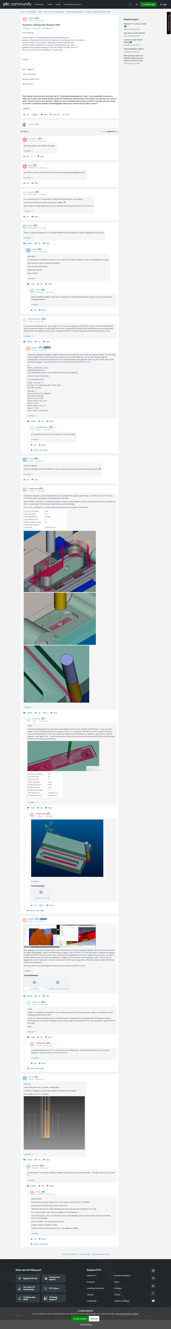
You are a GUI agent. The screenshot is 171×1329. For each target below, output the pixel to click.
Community (31, 12)
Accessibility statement (100, 1254)
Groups (58, 4)
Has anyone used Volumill (134, 33)
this (29, 146)
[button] (148, 4)
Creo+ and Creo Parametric (54, 12)
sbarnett (31, 192)
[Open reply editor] (69, 124)
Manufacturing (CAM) (132, 29)
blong (30, 165)
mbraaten (35, 1165)
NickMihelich (32, 138)
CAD (40, 12)
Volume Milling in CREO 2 (134, 49)
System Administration (75, 12)
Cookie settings (84, 1254)
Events (50, 4)
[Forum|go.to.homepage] (17, 4)
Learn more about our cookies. (127, 1314)
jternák (34, 249)
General (26, 108)
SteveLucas (36, 718)
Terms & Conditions (69, 1254)
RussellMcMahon (34, 319)
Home (22, 12)
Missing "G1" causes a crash (135, 24)
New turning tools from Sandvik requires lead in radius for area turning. (133, 58)
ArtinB (30, 225)
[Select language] (136, 4)
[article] (69, 147)
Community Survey (169, 23)
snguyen (31, 18)
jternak (38, 1192)
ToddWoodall (33, 489)
